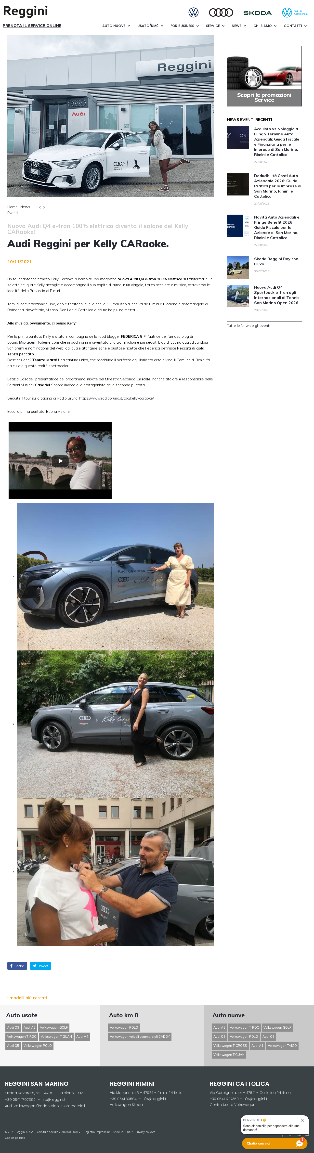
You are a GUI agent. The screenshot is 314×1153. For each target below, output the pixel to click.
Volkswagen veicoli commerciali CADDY (140, 1036)
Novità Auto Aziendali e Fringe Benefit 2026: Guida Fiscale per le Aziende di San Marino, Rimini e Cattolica (277, 227)
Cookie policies (15, 1138)
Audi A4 (82, 1036)
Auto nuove (113, 25)
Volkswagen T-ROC (21, 1036)
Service (213, 25)
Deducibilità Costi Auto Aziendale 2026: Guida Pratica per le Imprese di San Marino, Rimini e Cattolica (277, 186)
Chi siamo (262, 25)
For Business (182, 25)
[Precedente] (40, 207)
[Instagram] (290, 1135)
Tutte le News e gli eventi (248, 325)
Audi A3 (30, 1027)
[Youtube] (307, 1135)
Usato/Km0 (147, 25)
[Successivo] (43, 207)
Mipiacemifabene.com (39, 342)
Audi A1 (257, 1046)
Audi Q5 (13, 1046)
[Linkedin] (299, 1135)
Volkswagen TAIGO (282, 1046)
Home (12, 207)
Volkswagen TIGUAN (56, 1036)
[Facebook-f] (282, 1135)
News (236, 25)
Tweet (42, 966)
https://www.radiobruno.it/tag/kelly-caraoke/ (116, 398)
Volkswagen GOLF (54, 1027)
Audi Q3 (13, 1027)
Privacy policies (145, 1132)
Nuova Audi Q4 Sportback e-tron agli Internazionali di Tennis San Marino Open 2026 (277, 295)
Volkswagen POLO (38, 1046)
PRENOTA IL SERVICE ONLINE (32, 25)
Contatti (293, 25)
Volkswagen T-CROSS (230, 1046)
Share (18, 966)
